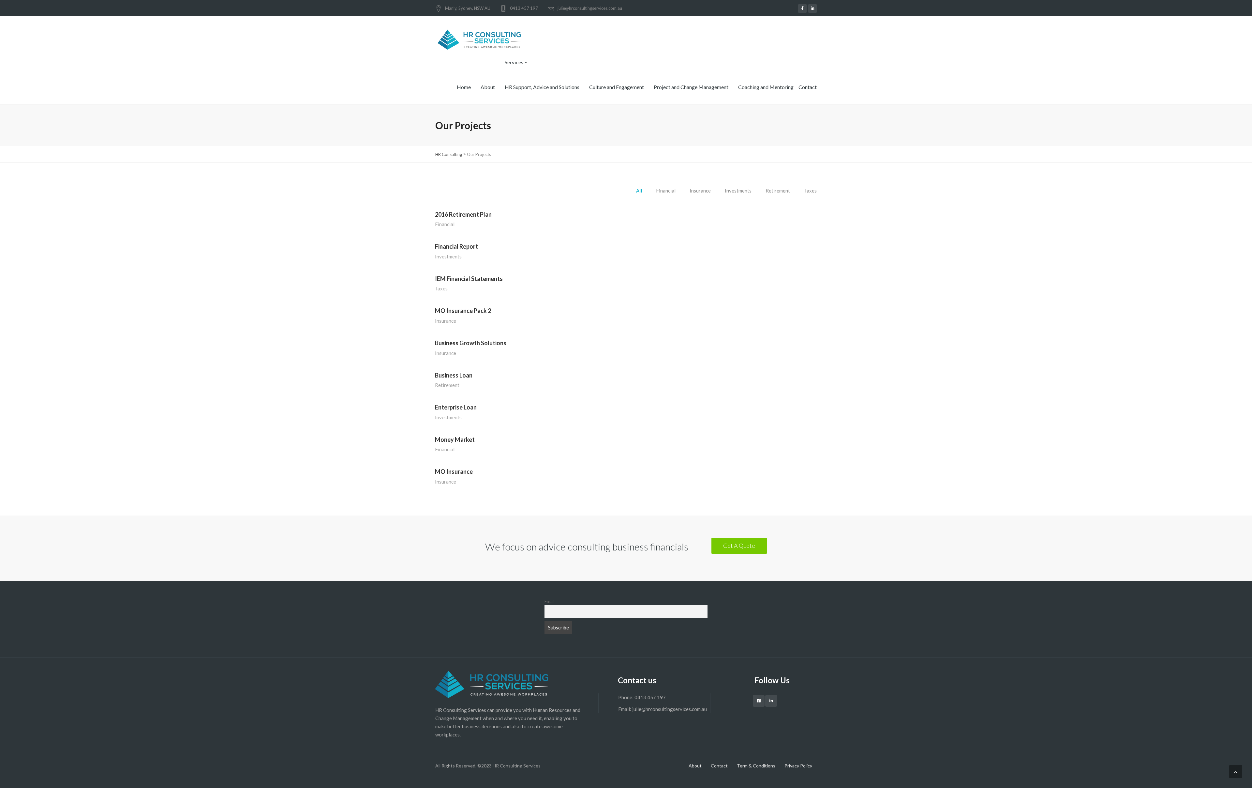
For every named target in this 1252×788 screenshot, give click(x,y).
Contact (807, 87)
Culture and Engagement (616, 87)
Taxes (810, 190)
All (639, 190)
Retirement (778, 190)
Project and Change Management (691, 87)
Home (464, 87)
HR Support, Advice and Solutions (542, 87)
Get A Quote (739, 545)
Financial (666, 190)
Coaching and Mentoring (766, 87)
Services (514, 62)
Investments (738, 190)
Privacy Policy (798, 765)
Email (549, 601)
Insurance (700, 190)
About (488, 87)
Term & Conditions (756, 765)
